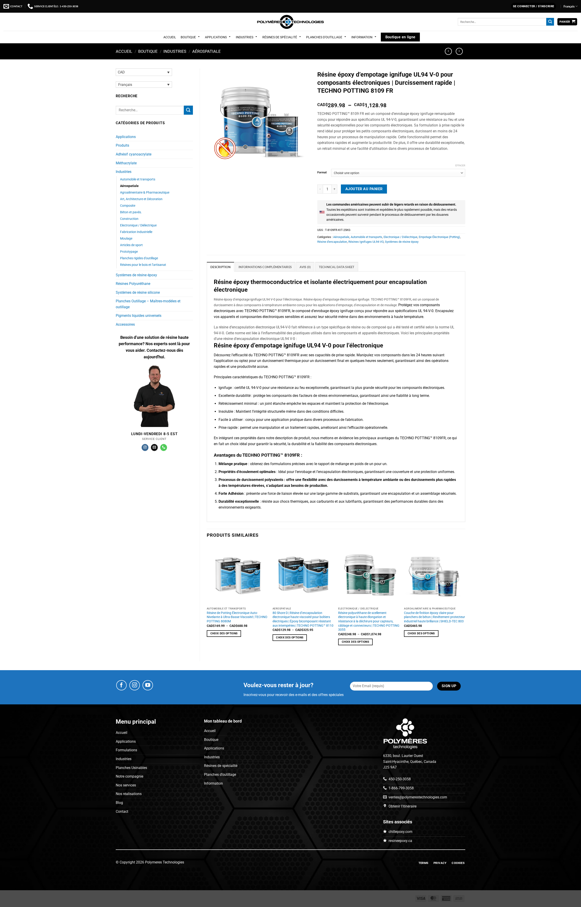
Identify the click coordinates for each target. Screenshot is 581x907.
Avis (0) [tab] (305, 267)
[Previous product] (459, 51)
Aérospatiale (206, 51)
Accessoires (125, 324)
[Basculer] (190, 137)
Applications (216, 37)
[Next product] (448, 51)
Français (569, 6)
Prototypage (129, 252)
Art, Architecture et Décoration (141, 199)
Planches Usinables (131, 768)
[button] (533, 6)
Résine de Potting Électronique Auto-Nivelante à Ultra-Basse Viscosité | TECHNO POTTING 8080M (237, 617)
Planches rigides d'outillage (139, 258)
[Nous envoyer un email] (154, 447)
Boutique (188, 37)
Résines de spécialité (279, 37)
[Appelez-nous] (163, 447)
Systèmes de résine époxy (136, 275)
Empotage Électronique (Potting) (439, 237)
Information (361, 37)
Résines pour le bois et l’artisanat (143, 265)
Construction (129, 219)
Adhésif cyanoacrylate (133, 154)
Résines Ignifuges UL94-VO (366, 241)
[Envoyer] (550, 22)
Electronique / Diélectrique (138, 225)
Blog (119, 802)
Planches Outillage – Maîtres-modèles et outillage (148, 304)
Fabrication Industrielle (136, 232)
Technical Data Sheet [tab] (337, 267)
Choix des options (224, 641)
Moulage (126, 238)
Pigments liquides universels (138, 315)
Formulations (126, 750)
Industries (244, 37)
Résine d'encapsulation (332, 241)
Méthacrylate (126, 163)
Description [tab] (220, 267)
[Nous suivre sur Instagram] (145, 447)
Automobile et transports (137, 179)
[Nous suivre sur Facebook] (121, 685)
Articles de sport (131, 245)
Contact (122, 811)
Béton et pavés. (131, 212)
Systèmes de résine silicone (138, 292)
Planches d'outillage (324, 37)
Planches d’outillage (220, 774)
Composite (127, 206)
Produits (122, 145)
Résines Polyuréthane (133, 283)
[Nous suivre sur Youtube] (148, 685)
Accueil (169, 37)
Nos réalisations (129, 794)
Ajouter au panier (364, 189)
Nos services (126, 785)
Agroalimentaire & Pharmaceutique (144, 192)
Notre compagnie (129, 776)
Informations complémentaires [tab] (265, 267)
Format (322, 172)
